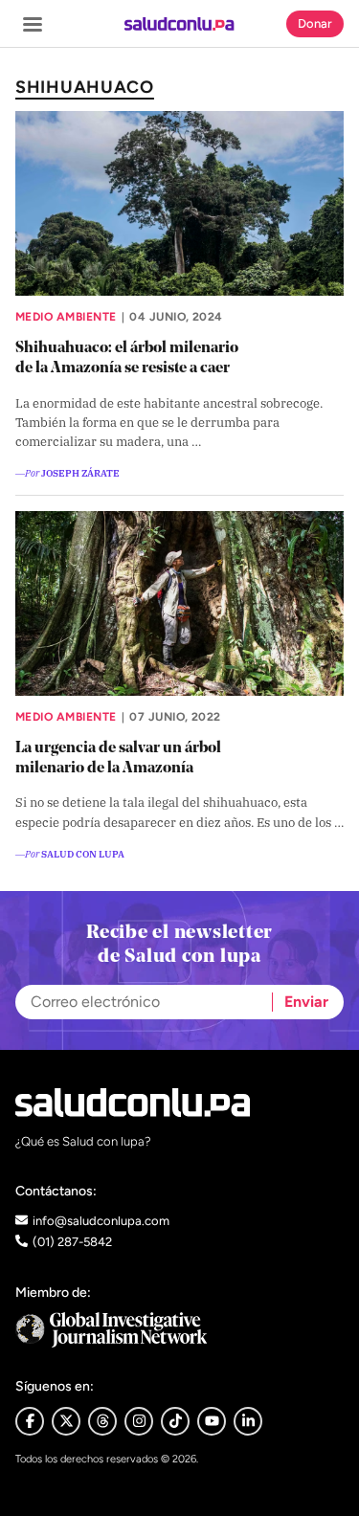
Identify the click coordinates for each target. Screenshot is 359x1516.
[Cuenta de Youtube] (211, 1421)
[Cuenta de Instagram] (138, 1421)
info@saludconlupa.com (101, 1221)
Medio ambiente (66, 316)
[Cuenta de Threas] (102, 1421)
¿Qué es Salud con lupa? (83, 1141)
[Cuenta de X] (66, 1421)
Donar (315, 23)
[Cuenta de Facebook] (179, 1330)
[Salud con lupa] (179, 23)
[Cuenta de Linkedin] (248, 1421)
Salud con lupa (82, 853)
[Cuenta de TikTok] (175, 1421)
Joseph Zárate (80, 472)
